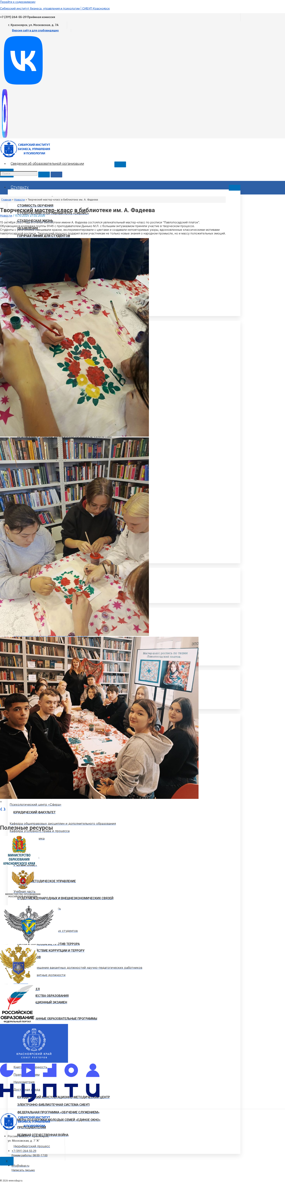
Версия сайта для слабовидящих (35, 30)
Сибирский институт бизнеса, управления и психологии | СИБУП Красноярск (55, 8)
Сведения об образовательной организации (47, 164)
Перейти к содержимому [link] (17, 2)
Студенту (20, 187)
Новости (6, 215)
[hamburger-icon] (120, 164)
